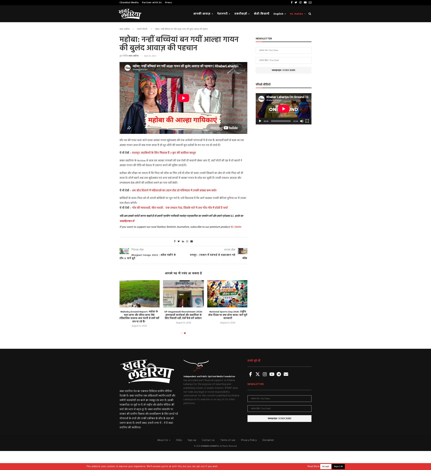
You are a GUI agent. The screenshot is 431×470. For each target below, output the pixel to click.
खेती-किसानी (261, 14)
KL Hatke (297, 14)
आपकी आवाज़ (202, 14)
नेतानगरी (222, 14)
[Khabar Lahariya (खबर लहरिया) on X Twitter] (257, 374)
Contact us (208, 440)
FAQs (179, 440)
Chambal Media (129, 3)
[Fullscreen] (307, 121)
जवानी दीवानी (142, 29)
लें (133, 221)
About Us (163, 440)
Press (168, 3)
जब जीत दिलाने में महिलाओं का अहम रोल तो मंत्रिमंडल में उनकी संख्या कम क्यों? (174, 191)
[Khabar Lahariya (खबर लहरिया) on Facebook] (250, 374)
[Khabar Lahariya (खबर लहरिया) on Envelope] (286, 374)
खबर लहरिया (125, 29)
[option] (139, 304)
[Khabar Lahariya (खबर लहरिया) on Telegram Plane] (278, 374)
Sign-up (192, 440)
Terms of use (227, 440)
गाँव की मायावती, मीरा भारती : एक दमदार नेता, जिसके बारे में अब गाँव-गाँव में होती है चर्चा (180, 208)
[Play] (260, 121)
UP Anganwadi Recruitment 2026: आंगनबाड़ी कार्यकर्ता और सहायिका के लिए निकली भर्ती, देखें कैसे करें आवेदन (183, 315)
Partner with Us (152, 3)
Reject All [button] (338, 466)
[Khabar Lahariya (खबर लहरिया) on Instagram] (265, 374)
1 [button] (182, 333)
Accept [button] (325, 466)
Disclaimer (268, 440)
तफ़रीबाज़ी (241, 14)
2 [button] (185, 333)
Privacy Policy (249, 440)
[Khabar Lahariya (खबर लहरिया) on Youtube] (272, 374)
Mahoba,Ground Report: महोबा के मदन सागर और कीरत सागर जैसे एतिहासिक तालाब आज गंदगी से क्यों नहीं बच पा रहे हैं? (139, 317)
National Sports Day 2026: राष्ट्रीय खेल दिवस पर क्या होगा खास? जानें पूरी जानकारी (227, 315)
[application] (283, 108)
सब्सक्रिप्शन (126, 221)
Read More (313, 466)
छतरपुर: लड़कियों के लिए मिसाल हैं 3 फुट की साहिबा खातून (164, 153)
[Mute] (301, 121)
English (279, 14)
